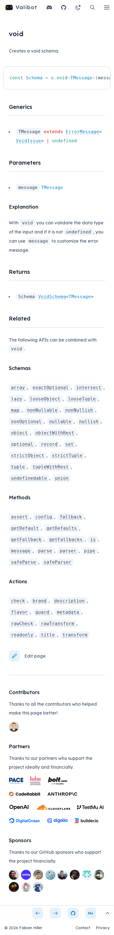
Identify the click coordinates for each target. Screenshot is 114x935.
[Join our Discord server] (49, 7)
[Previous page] (37, 913)
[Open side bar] (107, 913)
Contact (83, 927)
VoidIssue (28, 140)
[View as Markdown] (90, 913)
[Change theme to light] (78, 7)
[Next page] (55, 913)
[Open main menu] (107, 7)
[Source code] (73, 913)
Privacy (103, 927)
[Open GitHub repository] (64, 7)
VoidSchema (52, 296)
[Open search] (92, 7)
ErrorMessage (82, 131)
